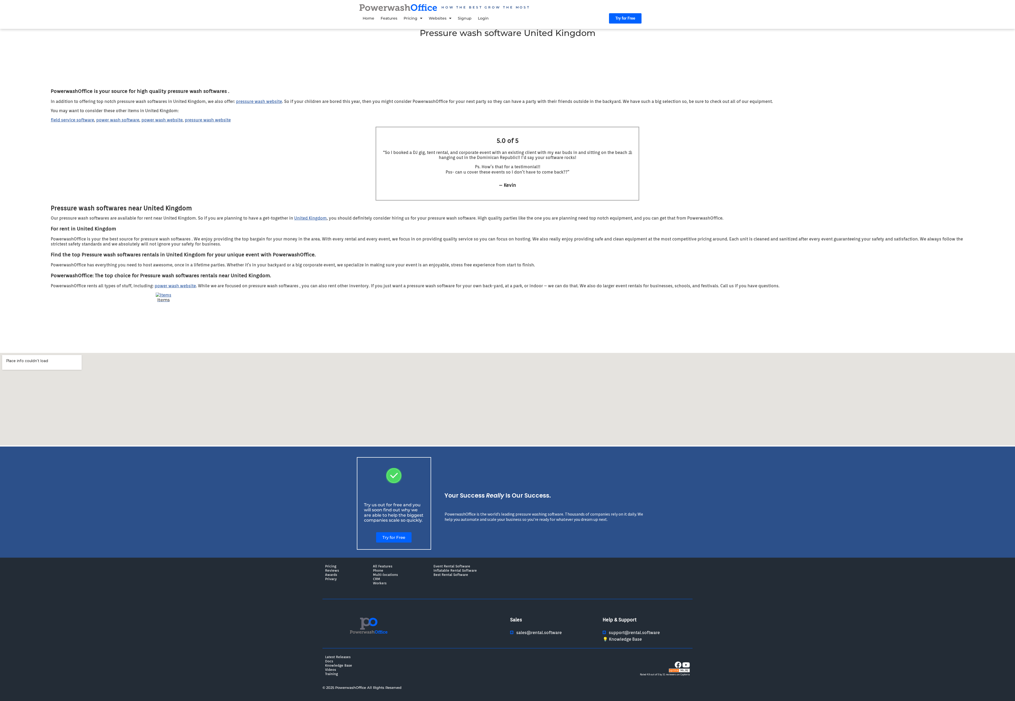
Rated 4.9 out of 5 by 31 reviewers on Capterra (665, 674)
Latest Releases (337, 657)
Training (331, 674)
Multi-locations (385, 574)
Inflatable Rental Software (455, 570)
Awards (331, 574)
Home (368, 18)
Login (483, 18)
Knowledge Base (338, 665)
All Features (382, 566)
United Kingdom (310, 218)
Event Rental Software (451, 566)
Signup (465, 18)
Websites (437, 18)
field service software (72, 119)
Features (389, 18)
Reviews (332, 570)
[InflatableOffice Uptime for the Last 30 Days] (679, 671)
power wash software (117, 119)
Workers (379, 583)
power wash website (162, 119)
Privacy (331, 579)
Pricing (410, 18)
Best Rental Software (450, 574)
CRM (376, 579)
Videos (330, 669)
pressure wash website (259, 101)
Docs (329, 661)
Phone (378, 570)
